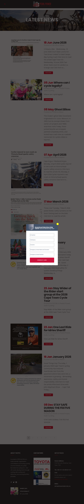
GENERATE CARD (42, 260)
